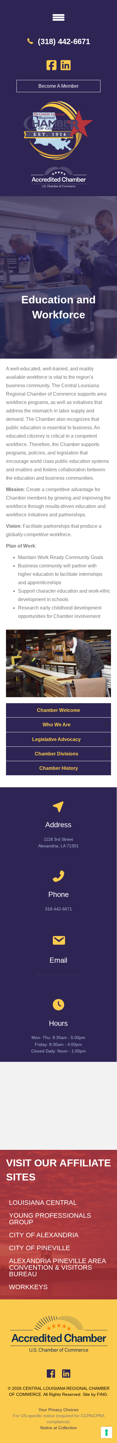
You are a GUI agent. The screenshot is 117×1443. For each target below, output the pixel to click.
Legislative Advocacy (56, 739)
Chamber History (58, 768)
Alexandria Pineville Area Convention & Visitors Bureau (57, 1267)
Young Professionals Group (50, 1219)
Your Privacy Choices (58, 1409)
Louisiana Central (43, 1202)
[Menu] (58, 17)
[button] (107, 725)
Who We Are (56, 724)
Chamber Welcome (58, 710)
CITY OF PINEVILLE (39, 1248)
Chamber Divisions (56, 753)
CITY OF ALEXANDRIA (44, 1235)
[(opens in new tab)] (58, 177)
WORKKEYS (28, 1287)
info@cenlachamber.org (58, 974)
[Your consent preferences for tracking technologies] (106, 1432)
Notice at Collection (58, 1427)
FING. (102, 1394)
